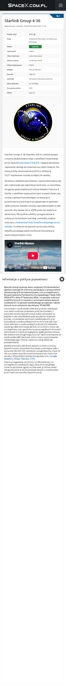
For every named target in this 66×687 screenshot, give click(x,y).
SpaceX (32, 93)
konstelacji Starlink (29, 162)
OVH (32, 358)
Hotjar (17, 358)
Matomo (25, 358)
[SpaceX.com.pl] (27, 5)
